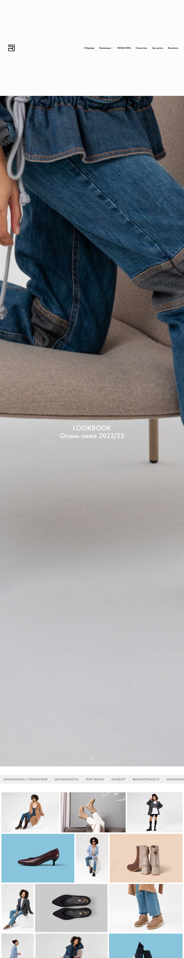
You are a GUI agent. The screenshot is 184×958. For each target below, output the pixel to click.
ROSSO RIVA (124, 48)
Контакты (173, 48)
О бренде (89, 48)
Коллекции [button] (105, 48)
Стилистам (141, 48)
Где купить (157, 48)
